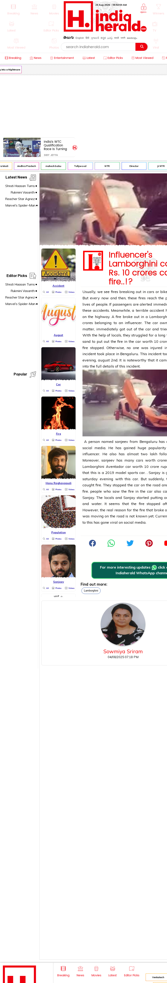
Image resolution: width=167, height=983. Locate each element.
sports (133, 472)
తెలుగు (68, 38)
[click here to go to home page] (105, 30)
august (104, 360)
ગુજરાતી (95, 38)
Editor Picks (17, 276)
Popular (20, 375)
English (80, 38)
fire (118, 316)
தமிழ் (110, 38)
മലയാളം (132, 38)
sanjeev (121, 441)
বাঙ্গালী (123, 38)
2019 (109, 472)
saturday (90, 479)
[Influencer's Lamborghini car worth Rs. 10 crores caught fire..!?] (111, 546)
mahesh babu (51, 166)
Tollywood (77, 166)
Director (131, 166)
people (96, 491)
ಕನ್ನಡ (103, 38)
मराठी (116, 38)
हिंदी (87, 38)
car (155, 322)
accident (157, 310)
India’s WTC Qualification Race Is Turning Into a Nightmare (56, 145)
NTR (104, 166)
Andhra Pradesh (23, 166)
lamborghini (91, 590)
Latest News (16, 178)
